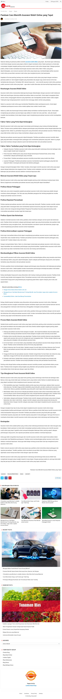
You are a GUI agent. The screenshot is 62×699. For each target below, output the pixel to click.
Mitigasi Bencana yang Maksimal (11, 632)
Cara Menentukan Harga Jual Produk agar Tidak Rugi (16, 577)
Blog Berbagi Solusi (8, 665)
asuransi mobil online (31, 62)
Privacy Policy (34, 693)
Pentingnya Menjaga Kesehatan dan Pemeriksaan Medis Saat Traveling (20, 579)
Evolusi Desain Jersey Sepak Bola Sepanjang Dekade (16, 629)
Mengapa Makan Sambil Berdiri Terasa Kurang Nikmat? (16, 568)
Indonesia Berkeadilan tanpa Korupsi (12, 635)
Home (10, 11)
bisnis (21, 474)
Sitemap (41, 693)
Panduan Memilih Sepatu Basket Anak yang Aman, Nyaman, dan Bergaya (21, 571)
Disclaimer (26, 693)
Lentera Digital (7, 657)
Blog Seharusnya (7, 660)
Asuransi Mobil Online (13, 474)
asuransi (3, 474)
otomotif (27, 474)
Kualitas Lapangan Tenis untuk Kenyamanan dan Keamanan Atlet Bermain (21, 624)
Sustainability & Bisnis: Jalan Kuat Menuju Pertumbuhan (17, 296)
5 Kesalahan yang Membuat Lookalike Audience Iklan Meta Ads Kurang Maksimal (10, 502)
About (20, 693)
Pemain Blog (6, 652)
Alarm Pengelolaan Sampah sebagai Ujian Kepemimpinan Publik (18, 626)
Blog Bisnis (6, 662)
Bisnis (15, 11)
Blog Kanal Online (7, 655)
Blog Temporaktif (33, 696)
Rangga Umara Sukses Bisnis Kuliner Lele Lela (15, 289)
